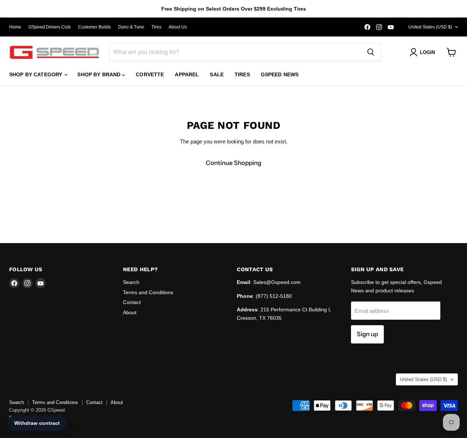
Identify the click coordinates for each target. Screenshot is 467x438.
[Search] (371, 52)
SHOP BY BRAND (99, 74)
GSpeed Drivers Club (49, 27)
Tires (156, 27)
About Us (178, 27)
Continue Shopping (233, 162)
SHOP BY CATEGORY (36, 74)
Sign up (367, 334)
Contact (132, 302)
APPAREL (187, 74)
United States (430, 27)
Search (131, 282)
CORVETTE (150, 74)
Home (15, 27)
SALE (217, 74)
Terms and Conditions (148, 292)
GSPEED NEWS (280, 74)
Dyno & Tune (131, 27)
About (129, 312)
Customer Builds (94, 27)
